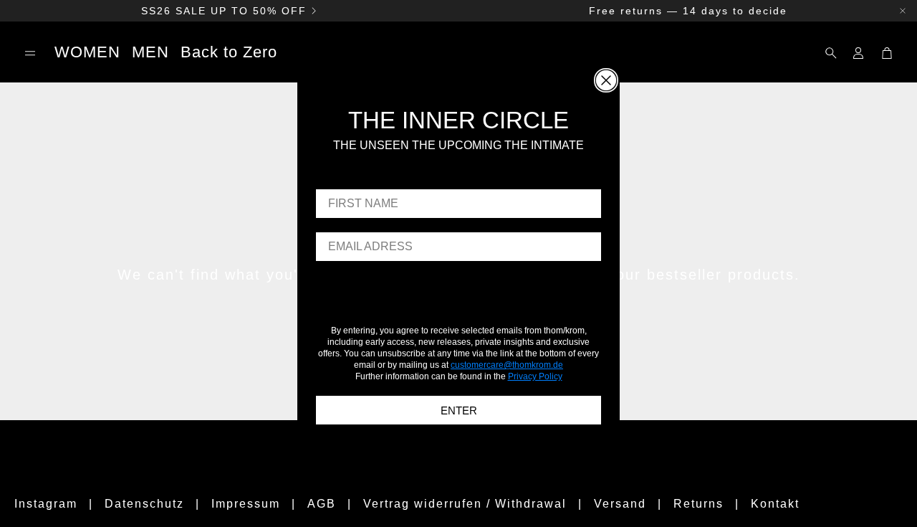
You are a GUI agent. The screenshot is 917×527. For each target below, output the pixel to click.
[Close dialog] (606, 80)
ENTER (459, 410)
